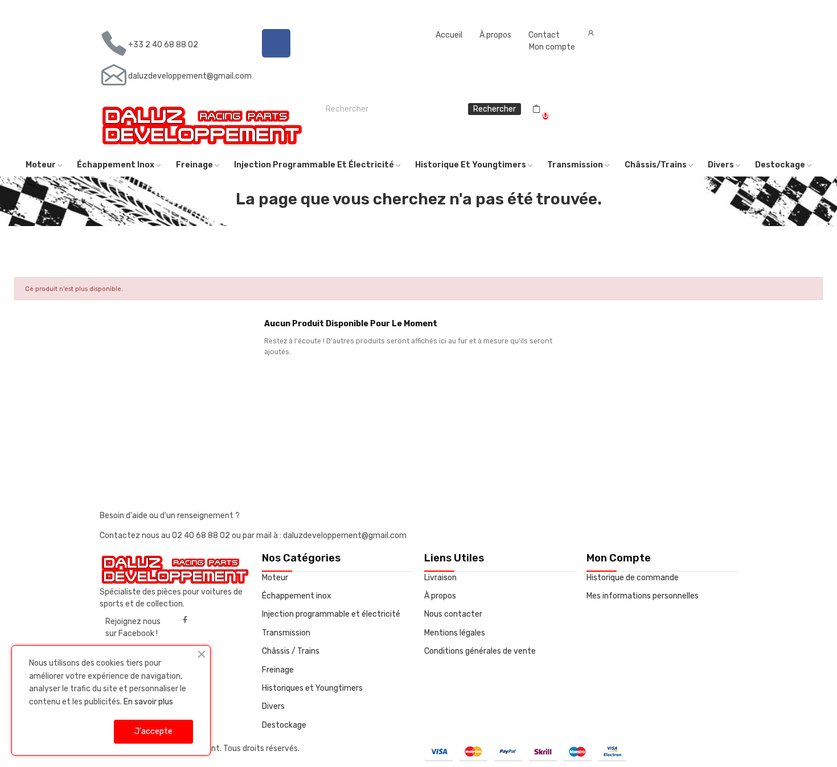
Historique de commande (632, 578)
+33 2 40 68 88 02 (163, 45)
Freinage (278, 670)
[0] (536, 109)
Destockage (284, 725)
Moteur (275, 578)
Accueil (449, 35)
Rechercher (494, 109)
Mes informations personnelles (642, 596)
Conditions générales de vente (480, 651)
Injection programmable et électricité (331, 614)
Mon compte (552, 47)
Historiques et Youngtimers (312, 688)
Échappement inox (296, 596)
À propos (495, 35)
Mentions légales (454, 633)
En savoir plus (148, 702)
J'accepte (153, 731)
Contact (544, 35)
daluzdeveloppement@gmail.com (190, 76)
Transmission (286, 633)
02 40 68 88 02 (202, 535)
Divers (273, 706)
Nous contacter (453, 614)
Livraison (440, 578)
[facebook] (185, 620)
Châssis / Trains (290, 651)
